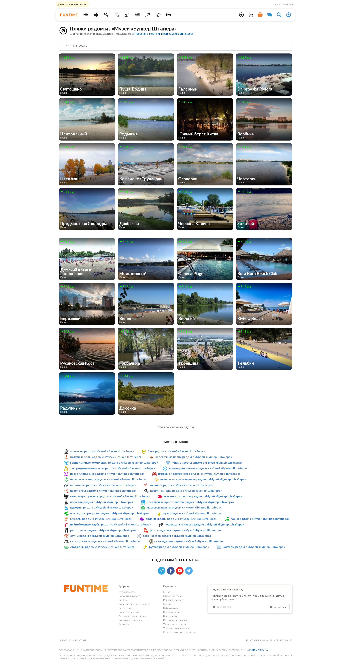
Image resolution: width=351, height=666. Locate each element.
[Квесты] (106, 15)
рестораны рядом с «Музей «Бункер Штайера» (103, 530)
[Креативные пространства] (116, 15)
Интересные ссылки (175, 619)
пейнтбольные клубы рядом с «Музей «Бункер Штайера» (110, 524)
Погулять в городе (129, 595)
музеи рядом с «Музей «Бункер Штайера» (192, 513)
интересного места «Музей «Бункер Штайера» (162, 33)
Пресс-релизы (171, 611)
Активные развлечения (132, 615)
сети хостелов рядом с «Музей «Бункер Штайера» (105, 541)
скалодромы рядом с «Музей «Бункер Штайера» (188, 541)
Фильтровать (78, 45)
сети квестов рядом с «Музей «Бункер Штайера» (177, 535)
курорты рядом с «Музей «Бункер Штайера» (101, 507)
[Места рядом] (241, 15)
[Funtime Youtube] (180, 570)
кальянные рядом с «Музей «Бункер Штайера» (103, 485)
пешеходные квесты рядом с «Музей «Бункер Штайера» (204, 524)
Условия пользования (176, 627)
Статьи (167, 603)
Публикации (170, 607)
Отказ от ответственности (179, 632)
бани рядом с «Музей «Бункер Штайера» (176, 451)
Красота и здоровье (130, 619)
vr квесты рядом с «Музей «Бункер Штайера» (102, 451)
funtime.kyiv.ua (257, 640)
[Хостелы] (168, 15)
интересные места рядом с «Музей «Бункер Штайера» (108, 479)
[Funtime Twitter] (189, 570)
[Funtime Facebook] (171, 570)
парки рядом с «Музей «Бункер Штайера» (260, 518)
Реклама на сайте (173, 599)
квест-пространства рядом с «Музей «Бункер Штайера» (202, 496)
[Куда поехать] (85, 15)
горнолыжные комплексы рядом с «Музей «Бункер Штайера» (114, 462)
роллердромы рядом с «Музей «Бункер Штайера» (185, 530)
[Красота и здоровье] (158, 15)
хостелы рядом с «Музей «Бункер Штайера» (254, 546)
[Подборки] (260, 15)
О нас (166, 591)
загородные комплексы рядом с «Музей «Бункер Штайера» (112, 468)
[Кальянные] (127, 15)
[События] (251, 15)
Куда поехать (126, 591)
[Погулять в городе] (96, 15)
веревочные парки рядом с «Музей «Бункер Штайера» (193, 456)
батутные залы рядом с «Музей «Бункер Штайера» (105, 456)
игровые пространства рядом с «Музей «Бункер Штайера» (199, 473)
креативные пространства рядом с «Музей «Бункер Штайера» (190, 502)
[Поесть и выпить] (137, 15)
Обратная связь (284, 4)
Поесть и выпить (128, 611)
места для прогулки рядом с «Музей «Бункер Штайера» (109, 513)
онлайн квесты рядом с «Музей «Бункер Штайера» (181, 518)
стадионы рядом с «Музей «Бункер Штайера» (102, 546)
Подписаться (278, 607)
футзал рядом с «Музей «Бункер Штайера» (178, 546)
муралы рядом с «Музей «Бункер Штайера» (101, 518)
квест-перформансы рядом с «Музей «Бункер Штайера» (110, 496)
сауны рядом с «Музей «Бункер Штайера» (99, 535)
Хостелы (123, 623)
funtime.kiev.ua (258, 650)
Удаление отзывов (174, 623)
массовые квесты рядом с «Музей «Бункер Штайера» (184, 507)
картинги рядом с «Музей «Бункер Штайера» (181, 485)
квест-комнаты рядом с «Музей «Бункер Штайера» (186, 490)
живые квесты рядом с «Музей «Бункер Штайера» (207, 462)
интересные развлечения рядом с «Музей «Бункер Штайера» (203, 479)
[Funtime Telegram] (162, 570)
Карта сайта (170, 615)
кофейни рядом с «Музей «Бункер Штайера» (101, 502)
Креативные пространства (134, 603)
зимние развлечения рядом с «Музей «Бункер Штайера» (208, 468)
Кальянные (125, 607)
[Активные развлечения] (147, 15)
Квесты (122, 599)
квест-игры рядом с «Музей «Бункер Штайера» (103, 490)
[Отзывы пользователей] (270, 15)
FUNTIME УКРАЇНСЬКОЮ (73, 4)
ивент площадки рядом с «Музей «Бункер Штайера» (107, 473)
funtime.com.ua (281, 640)
